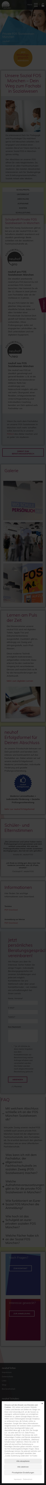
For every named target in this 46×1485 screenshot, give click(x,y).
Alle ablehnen (23, 1467)
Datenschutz (27, 1479)
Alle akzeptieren (23, 1461)
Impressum (18, 1479)
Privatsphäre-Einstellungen (23, 1472)
